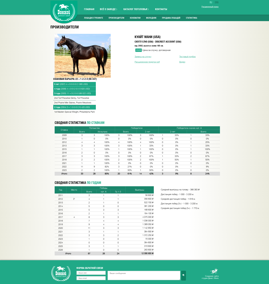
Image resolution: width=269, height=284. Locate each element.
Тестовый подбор (187, 56)
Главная (89, 9)
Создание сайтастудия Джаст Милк (210, 277)
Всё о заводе (108, 9)
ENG (217, 2)
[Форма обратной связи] (183, 275)
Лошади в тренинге (93, 18)
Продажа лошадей (171, 18)
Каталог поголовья (135, 9)
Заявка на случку (143, 56)
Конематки (135, 18)
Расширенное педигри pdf (147, 62)
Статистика (191, 18)
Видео (182, 62)
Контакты (161, 9)
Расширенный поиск (210, 7)
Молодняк (151, 18)
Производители (116, 18)
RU (211, 2)
